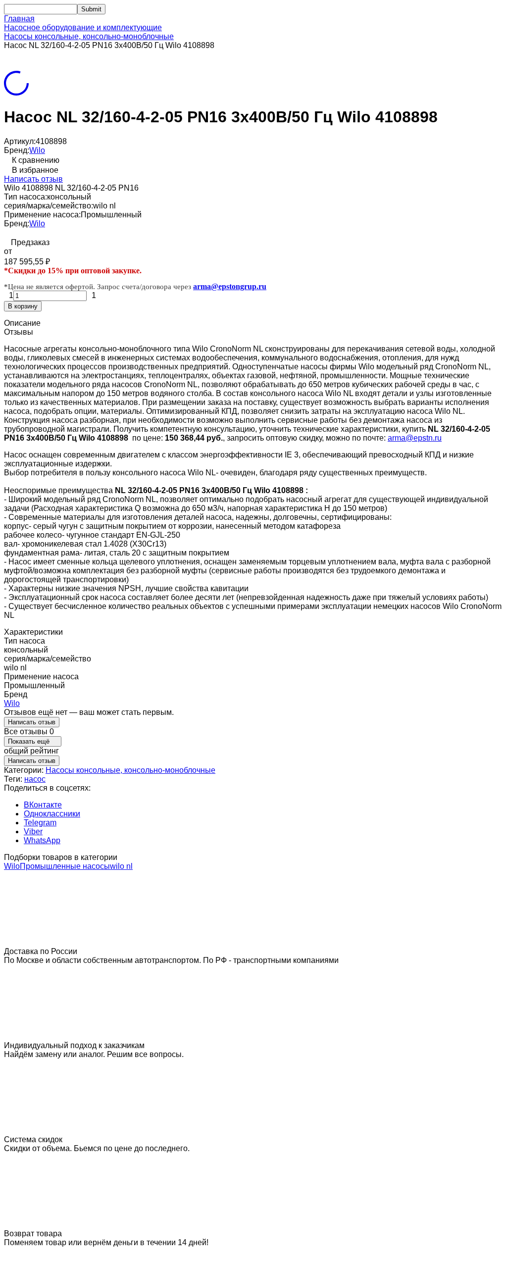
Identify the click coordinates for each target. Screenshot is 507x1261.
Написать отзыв (33, 179)
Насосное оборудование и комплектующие (83, 27)
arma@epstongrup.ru (229, 286)
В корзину (23, 306)
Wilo (37, 150)
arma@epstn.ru (415, 438)
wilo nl (121, 866)
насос (35, 779)
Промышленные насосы (65, 866)
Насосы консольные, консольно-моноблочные (89, 36)
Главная (19, 18)
